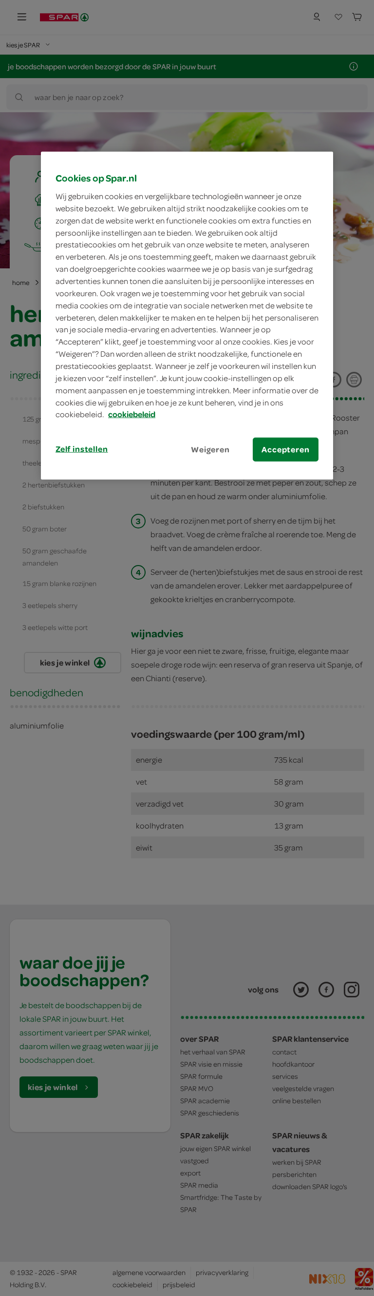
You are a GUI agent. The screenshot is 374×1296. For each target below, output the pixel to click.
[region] (187, 316)
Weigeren (210, 449)
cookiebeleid (131, 414)
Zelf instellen (82, 449)
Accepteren (285, 449)
